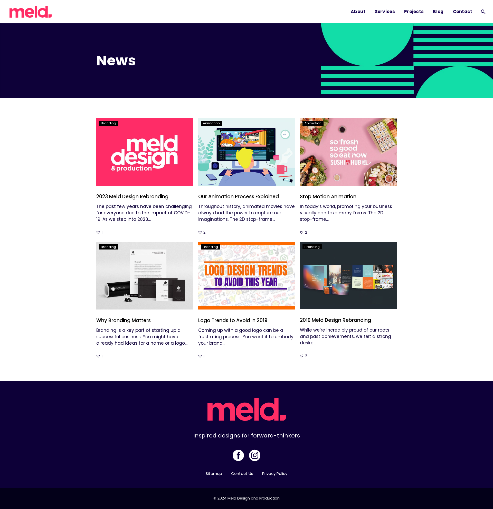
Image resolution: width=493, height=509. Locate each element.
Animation (211, 123)
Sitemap (214, 473)
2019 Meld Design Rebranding (335, 320)
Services (385, 11)
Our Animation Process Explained (238, 196)
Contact (462, 11)
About (358, 11)
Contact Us (242, 473)
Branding (108, 123)
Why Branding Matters (123, 320)
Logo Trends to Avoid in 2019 (232, 320)
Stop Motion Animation (328, 196)
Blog (438, 11)
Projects (414, 11)
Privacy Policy (274, 473)
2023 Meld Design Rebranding (132, 196)
